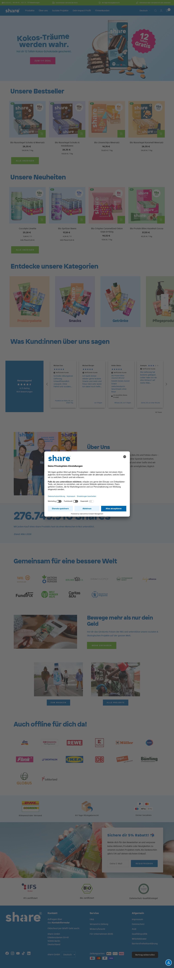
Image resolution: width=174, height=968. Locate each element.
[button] (168, 962)
